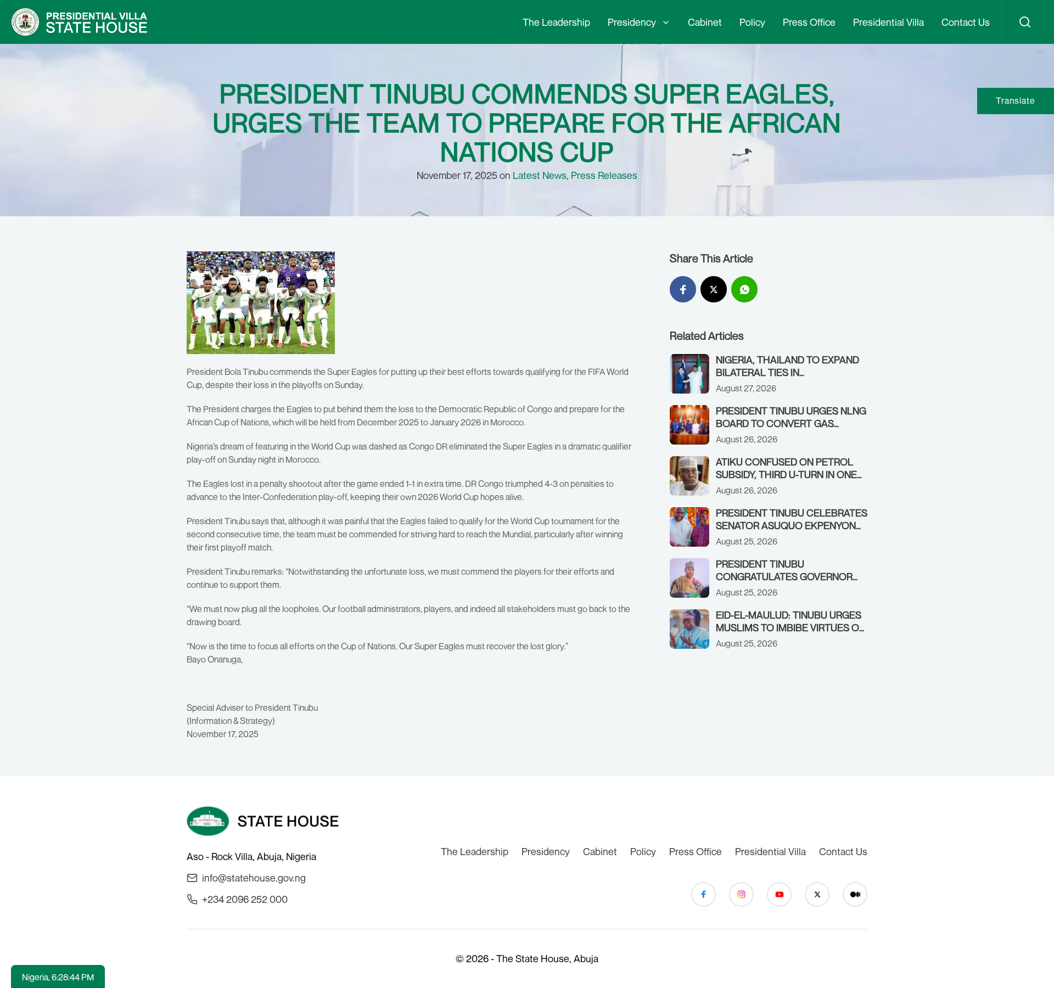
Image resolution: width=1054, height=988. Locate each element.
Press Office (809, 22)
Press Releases (604, 175)
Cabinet (705, 22)
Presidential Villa (888, 22)
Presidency (632, 22)
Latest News (540, 175)
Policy (752, 22)
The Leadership (556, 22)
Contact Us (965, 22)
